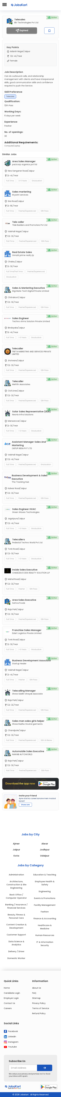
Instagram (13, 1041)
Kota (16, 855)
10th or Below (46, 740)
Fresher (22, 589)
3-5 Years (23, 180)
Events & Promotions (44, 898)
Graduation (37, 180)
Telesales (10, 96)
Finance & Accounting (44, 918)
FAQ (34, 993)
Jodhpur (45, 849)
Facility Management (44, 905)
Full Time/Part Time (14, 271)
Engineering (45, 891)
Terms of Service (40, 1008)
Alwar (44, 843)
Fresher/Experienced (27, 211)
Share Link (25, 804)
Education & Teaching (44, 874)
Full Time (10, 180)
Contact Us (9, 1003)
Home (7, 987)
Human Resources (44, 935)
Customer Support (16, 934)
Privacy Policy (39, 1003)
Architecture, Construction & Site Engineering (16, 884)
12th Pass (45, 211)
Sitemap (36, 998)
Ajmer (16, 843)
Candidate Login (12, 993)
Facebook (13, 1031)
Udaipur (44, 855)
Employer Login (11, 998)
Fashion (45, 911)
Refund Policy (39, 1013)
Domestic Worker (16, 958)
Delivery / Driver (16, 951)
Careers (8, 1008)
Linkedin (12, 1036)
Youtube (12, 1046)
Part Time (10, 241)
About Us (36, 987)
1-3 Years (22, 337)
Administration (16, 874)
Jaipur (16, 849)
